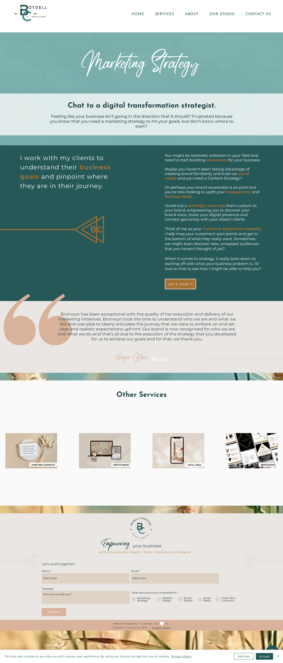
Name (46, 571)
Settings (244, 656)
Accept (264, 656)
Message (47, 589)
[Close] (278, 656)
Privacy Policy (161, 627)
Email (134, 571)
